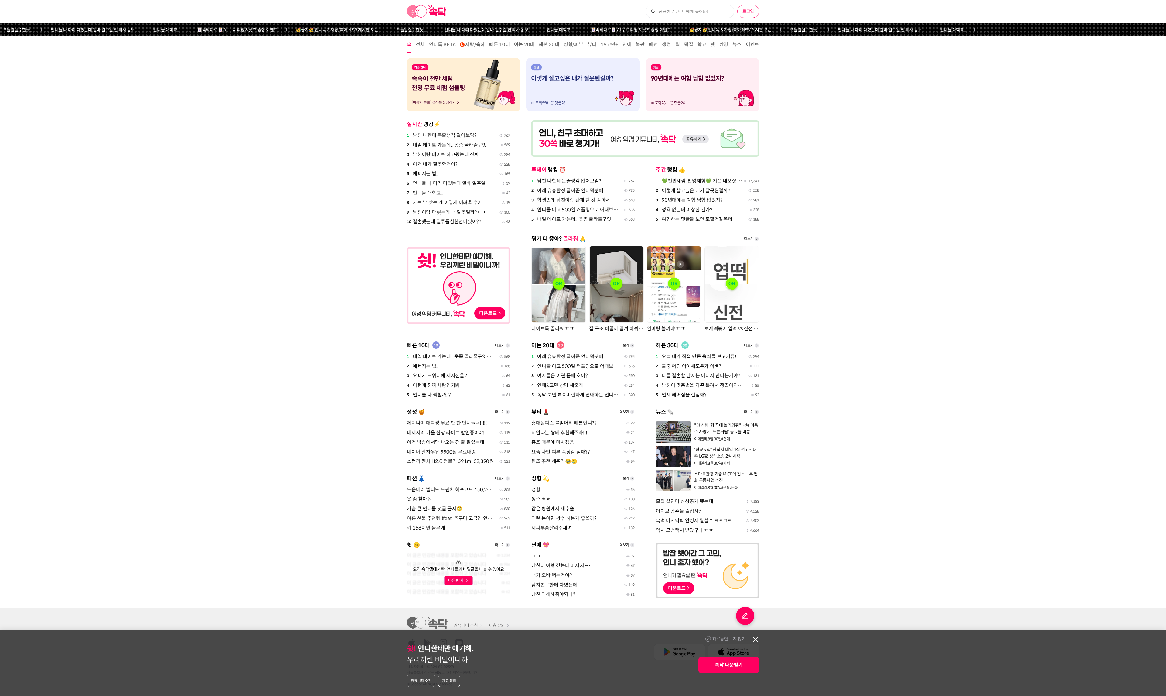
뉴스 (737, 44)
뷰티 (592, 44)
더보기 (749, 238)
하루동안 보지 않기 (729, 639)
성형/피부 (573, 44)
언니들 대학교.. (148, 30)
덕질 (688, 44)
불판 (640, 44)
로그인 (748, 11)
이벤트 (752, 44)
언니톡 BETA (442, 44)
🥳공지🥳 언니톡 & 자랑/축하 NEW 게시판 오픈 (319, 30)
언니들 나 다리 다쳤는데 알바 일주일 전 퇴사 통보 (75, 30)
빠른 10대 (499, 44)
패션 (653, 44)
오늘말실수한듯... (393, 30)
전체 (420, 44)
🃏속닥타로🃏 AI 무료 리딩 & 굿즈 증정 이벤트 (219, 30)
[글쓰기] (745, 616)
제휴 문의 (497, 625)
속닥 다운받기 (729, 665)
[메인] (427, 11)
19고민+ (609, 44)
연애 (627, 44)
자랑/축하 (475, 44)
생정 (666, 44)
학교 (701, 44)
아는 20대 (524, 44)
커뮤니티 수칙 (466, 625)
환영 (723, 44)
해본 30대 (549, 44)
